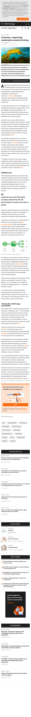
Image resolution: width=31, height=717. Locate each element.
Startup (10, 528)
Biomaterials (17, 430)
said (13, 135)
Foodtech (4, 437)
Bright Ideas (5, 34)
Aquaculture (18, 433)
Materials (4, 441)
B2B (3, 422)
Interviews (4, 468)
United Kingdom (5, 42)
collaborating (19, 264)
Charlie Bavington (13, 547)
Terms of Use (25, 5)
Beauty (12, 437)
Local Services (23, 422)
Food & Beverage (12, 422)
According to (11, 96)
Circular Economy (16, 426)
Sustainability (5, 426)
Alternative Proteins (7, 433)
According (4, 333)
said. (25, 345)
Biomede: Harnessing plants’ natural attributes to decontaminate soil (16, 567)
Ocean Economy (6, 430)
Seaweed (12, 441)
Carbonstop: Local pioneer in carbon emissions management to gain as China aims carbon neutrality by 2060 (16, 585)
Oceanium (10, 530)
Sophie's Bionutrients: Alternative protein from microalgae (14, 497)
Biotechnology (20, 437)
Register (24, 409)
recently (15, 142)
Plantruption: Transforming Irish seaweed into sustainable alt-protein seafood (14, 471)
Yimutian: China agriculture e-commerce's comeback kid (14, 578)
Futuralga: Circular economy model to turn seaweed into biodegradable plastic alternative (15, 484)
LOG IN (15, 404)
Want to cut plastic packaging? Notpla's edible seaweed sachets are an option (14, 510)
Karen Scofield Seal (13, 539)
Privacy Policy (7, 6)
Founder (10, 537)
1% (19, 311)
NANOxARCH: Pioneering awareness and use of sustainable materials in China (16, 573)
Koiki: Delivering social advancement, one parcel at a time (14, 562)
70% (5, 329)
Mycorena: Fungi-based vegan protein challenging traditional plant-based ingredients (15, 458)
